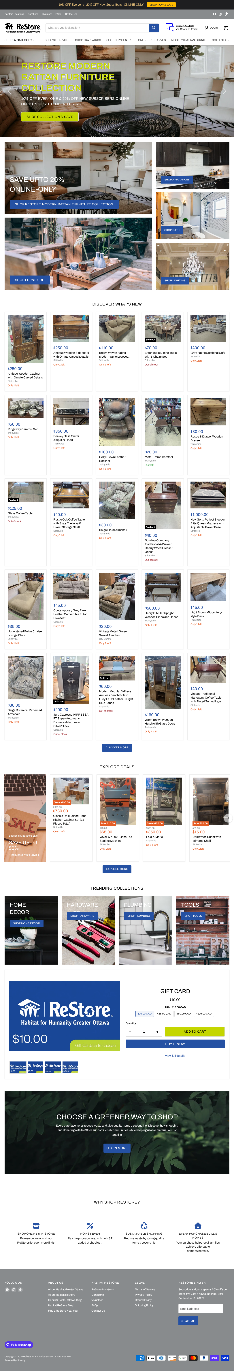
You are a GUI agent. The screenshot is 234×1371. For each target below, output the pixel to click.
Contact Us (71, 14)
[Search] (154, 28)
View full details (175, 1055)
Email (194, 29)
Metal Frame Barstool (159, 457)
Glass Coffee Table (20, 513)
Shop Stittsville (57, 40)
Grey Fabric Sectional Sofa (207, 352)
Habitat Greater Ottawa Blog (65, 1300)
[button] (212, 28)
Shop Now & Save (43, 111)
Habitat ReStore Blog (60, 1305)
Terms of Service (145, 1289)
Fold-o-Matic (154, 836)
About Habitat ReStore (61, 1294)
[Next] (228, 818)
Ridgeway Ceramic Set (23, 429)
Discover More (117, 747)
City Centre (105, 639)
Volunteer (47, 14)
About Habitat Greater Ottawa (65, 1289)
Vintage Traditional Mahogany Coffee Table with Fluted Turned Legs (206, 697)
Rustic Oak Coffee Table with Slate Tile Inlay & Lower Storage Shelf (69, 523)
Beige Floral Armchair (113, 529)
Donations (33, 14)
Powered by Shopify (15, 1360)
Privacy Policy (143, 1294)
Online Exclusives (152, 40)
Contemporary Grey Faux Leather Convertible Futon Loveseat (70, 614)
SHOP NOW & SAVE (161, 4)
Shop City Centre (119, 40)
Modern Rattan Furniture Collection (200, 40)
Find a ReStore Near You (63, 1310)
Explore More (117, 869)
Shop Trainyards (88, 40)
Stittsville (13, 381)
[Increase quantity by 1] (157, 1032)
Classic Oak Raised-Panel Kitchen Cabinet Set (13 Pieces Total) (70, 819)
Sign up (188, 1321)
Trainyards (13, 433)
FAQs (58, 14)
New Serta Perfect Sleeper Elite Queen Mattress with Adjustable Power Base (207, 523)
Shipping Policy (144, 1305)
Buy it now (175, 1044)
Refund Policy (143, 1300)
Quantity (131, 1023)
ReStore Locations (14, 14)
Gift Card (175, 991)
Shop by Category (19, 40)
